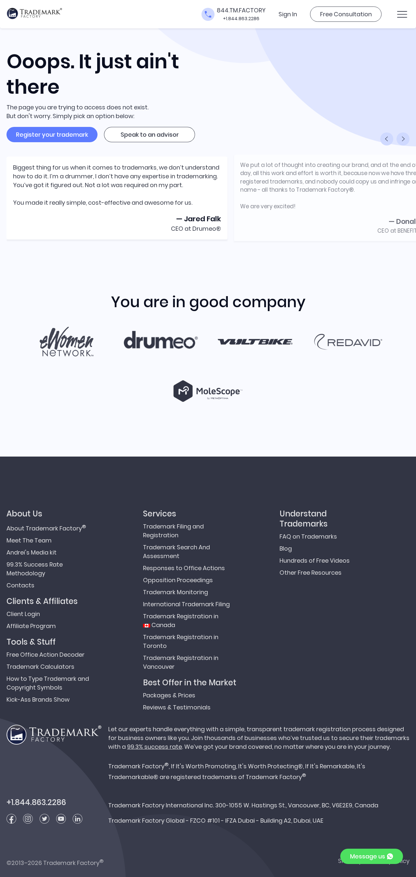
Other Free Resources (311, 573)
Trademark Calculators (40, 667)
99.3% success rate (154, 747)
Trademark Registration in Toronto (180, 641)
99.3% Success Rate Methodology (34, 568)
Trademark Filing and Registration (173, 530)
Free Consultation (346, 14)
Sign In (288, 14)
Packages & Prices (169, 695)
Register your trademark (52, 134)
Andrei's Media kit (31, 552)
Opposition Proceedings (178, 580)
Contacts (20, 585)
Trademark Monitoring (175, 592)
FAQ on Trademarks (308, 536)
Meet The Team (29, 540)
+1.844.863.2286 (241, 18)
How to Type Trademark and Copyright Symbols (47, 683)
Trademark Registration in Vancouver (180, 662)
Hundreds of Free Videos (315, 560)
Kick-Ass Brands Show (38, 699)
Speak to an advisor (150, 134)
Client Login (23, 614)
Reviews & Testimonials (177, 707)
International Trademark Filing (186, 604)
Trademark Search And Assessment (176, 551)
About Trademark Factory (46, 527)
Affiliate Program (31, 626)
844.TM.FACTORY (241, 10)
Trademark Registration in (180, 620)
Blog (286, 548)
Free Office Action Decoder (45, 655)
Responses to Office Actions (184, 568)
